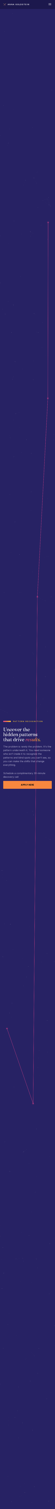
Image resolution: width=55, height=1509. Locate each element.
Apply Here (27, 785)
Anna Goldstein (18, 4)
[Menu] (50, 4)
